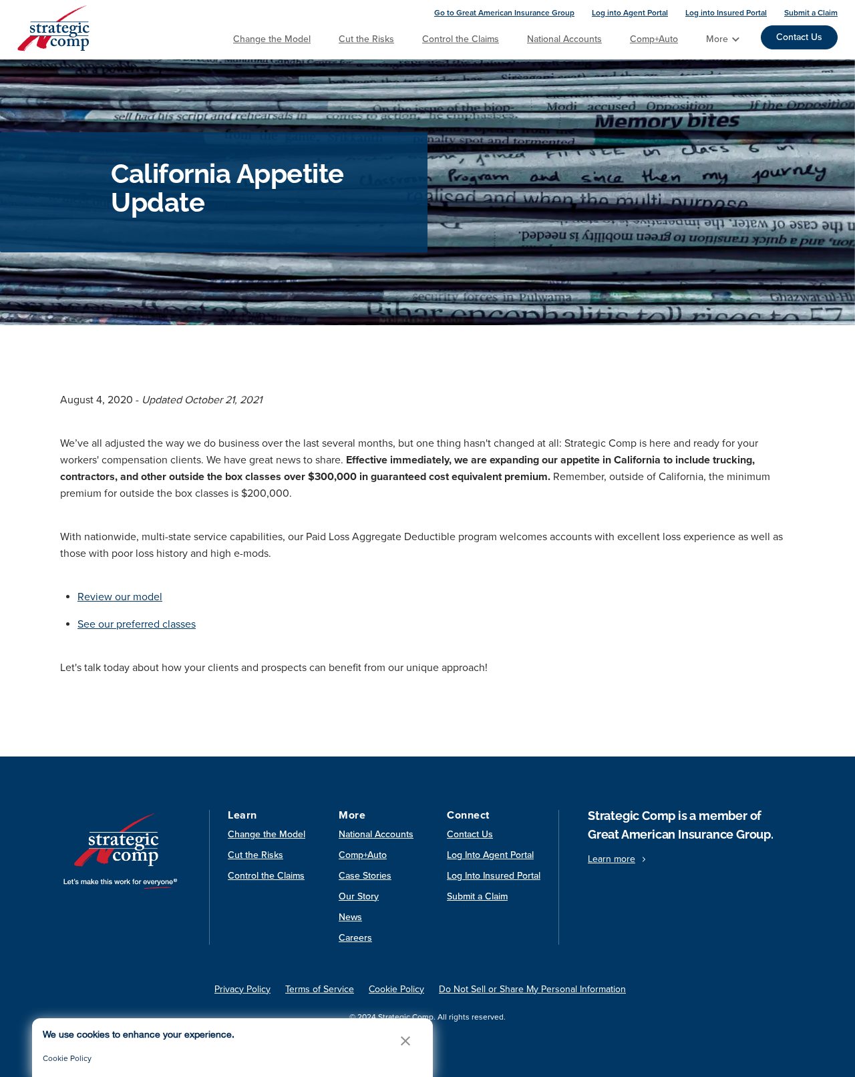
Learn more (611, 859)
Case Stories (365, 875)
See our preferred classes (136, 624)
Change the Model (272, 39)
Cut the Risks (366, 39)
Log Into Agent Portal (490, 855)
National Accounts (564, 39)
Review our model (119, 597)
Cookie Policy (67, 1058)
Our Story (359, 896)
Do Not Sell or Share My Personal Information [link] (532, 989)
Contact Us (799, 37)
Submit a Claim (811, 12)
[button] (405, 1040)
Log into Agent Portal (630, 12)
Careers (355, 937)
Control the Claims (460, 39)
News (350, 917)
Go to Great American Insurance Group (504, 12)
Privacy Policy (242, 989)
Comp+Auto (654, 39)
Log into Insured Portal (726, 12)
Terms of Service (319, 989)
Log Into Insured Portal (493, 875)
